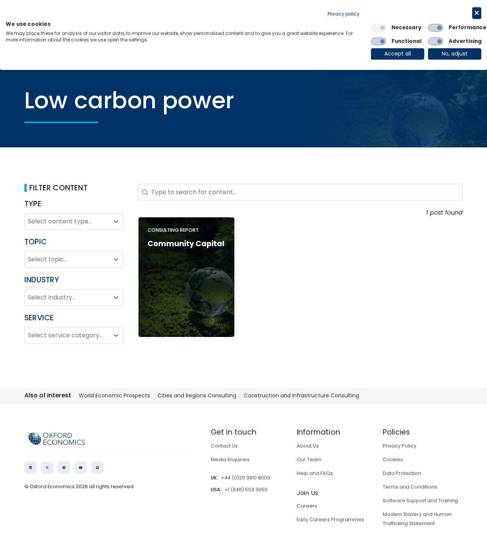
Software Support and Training (420, 500)
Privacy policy (344, 14)
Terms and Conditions (410, 487)
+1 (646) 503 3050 (245, 489)
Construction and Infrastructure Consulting (301, 395)
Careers (307, 506)
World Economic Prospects (114, 395)
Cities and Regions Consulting (197, 395)
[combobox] (67, 221)
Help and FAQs (315, 473)
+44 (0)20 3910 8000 (245, 477)
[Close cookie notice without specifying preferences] (476, 13)
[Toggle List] (116, 221)
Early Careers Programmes (330, 519)
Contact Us (224, 446)
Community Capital (186, 244)
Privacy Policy (399, 446)
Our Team (309, 459)
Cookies (393, 459)
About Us (308, 446)
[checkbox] (378, 28)
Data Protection (402, 473)
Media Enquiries (230, 459)
